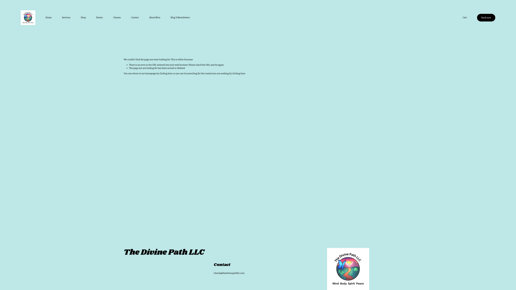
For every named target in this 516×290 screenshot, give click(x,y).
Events (99, 17)
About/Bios (154, 17)
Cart (465, 17)
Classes (117, 17)
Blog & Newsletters (180, 17)
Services (66, 17)
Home (49, 17)
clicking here (166, 73)
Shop (83, 17)
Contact (135, 17)
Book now (486, 17)
